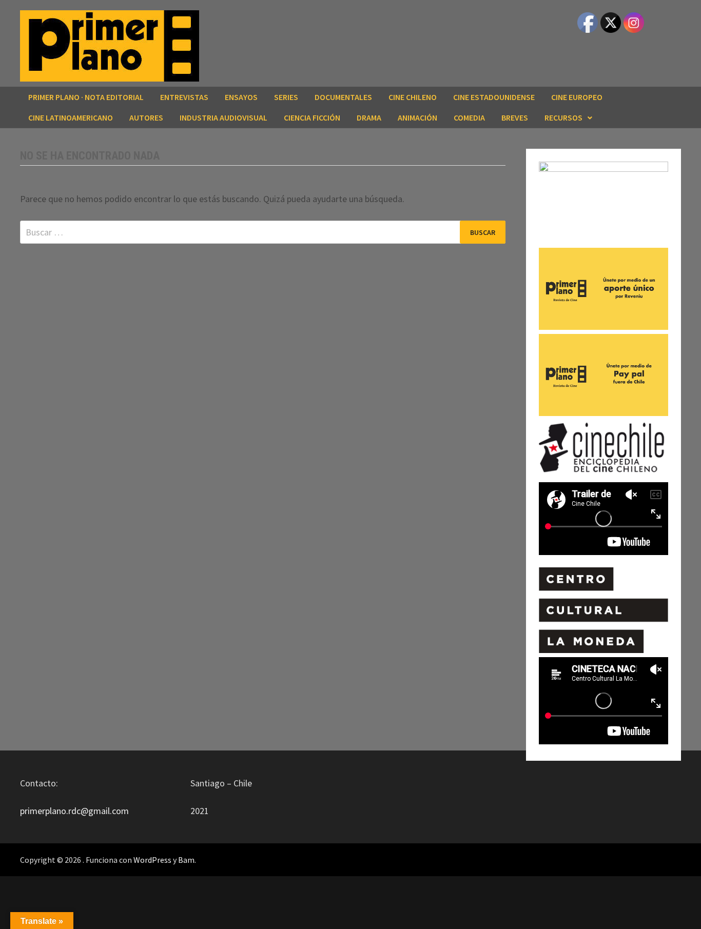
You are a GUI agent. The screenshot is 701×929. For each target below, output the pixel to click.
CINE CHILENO (412, 97)
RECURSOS (563, 117)
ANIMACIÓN (417, 117)
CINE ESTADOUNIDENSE (494, 97)
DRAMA (369, 117)
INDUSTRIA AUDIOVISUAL (223, 117)
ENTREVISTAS (184, 97)
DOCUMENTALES (343, 97)
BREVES (514, 117)
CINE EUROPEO (576, 97)
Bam (186, 860)
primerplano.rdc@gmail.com (74, 811)
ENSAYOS (241, 97)
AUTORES (146, 117)
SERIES (286, 97)
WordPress (152, 860)
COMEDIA (469, 117)
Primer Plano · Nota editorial (86, 97)
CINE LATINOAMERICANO (70, 117)
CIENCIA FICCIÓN (312, 117)
